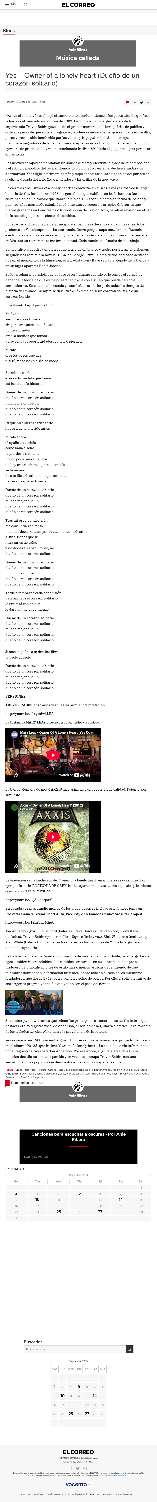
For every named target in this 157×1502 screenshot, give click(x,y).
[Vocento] (78, 1484)
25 (59, 1212)
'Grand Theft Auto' (25, 1070)
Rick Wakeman (74, 1074)
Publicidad (94, 1494)
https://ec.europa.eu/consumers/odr (114, 1475)
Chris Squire (12, 1074)
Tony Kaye (112, 1074)
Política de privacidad (77, 1494)
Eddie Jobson (27, 1074)
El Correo (78, 1452)
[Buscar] (129, 1349)
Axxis (129, 1070)
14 (121, 1200)
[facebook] (71, 1468)
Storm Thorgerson (94, 1074)
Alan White (119, 1070)
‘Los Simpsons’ (36, 1077)
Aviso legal (38, 1494)
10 (37, 1200)
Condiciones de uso (55, 1494)
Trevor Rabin (141, 1074)
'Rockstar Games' (46, 1070)
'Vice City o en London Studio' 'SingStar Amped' (84, 1070)
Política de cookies (124, 1494)
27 (100, 1212)
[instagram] (85, 1468)
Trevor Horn (125, 1074)
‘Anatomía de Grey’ (16, 1077)
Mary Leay (59, 1074)
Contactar (25, 1494)
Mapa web (107, 1494)
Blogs (9, 31)
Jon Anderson (44, 1074)
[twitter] (78, 1468)
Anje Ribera (78, 49)
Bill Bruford (140, 1070)
